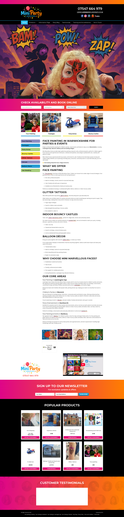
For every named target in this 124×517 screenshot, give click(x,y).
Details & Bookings (30, 437)
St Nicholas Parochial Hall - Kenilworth (72, 430)
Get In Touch (98, 22)
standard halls (72, 220)
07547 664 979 (90, 8)
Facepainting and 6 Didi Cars (93, 430)
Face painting (93, 462)
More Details (72, 437)
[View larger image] (49, 334)
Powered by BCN (99, 512)
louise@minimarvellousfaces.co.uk (90, 12)
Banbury (56, 316)
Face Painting (27, 141)
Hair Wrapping (30, 430)
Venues (24, 162)
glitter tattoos (64, 195)
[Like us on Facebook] (82, 15)
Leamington (77, 285)
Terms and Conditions (88, 514)
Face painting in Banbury (30, 514)
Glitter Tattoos (27, 158)
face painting (48, 173)
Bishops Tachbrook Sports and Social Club (51, 462)
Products (32, 22)
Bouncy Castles (27, 153)
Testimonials (66, 22)
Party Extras (26, 149)
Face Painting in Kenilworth (41, 514)
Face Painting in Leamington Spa (54, 514)
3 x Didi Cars (30, 462)
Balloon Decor (27, 166)
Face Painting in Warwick (67, 514)
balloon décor (66, 239)
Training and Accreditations (82, 22)
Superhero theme (51, 430)
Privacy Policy (81, 514)
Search (96, 107)
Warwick (59, 300)
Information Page (44, 22)
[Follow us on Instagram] (85, 15)
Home (24, 22)
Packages (25, 145)
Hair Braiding (26, 170)
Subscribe (84, 394)
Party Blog (56, 22)
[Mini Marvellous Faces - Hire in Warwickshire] (31, 12)
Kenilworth (84, 311)
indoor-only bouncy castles (55, 217)
